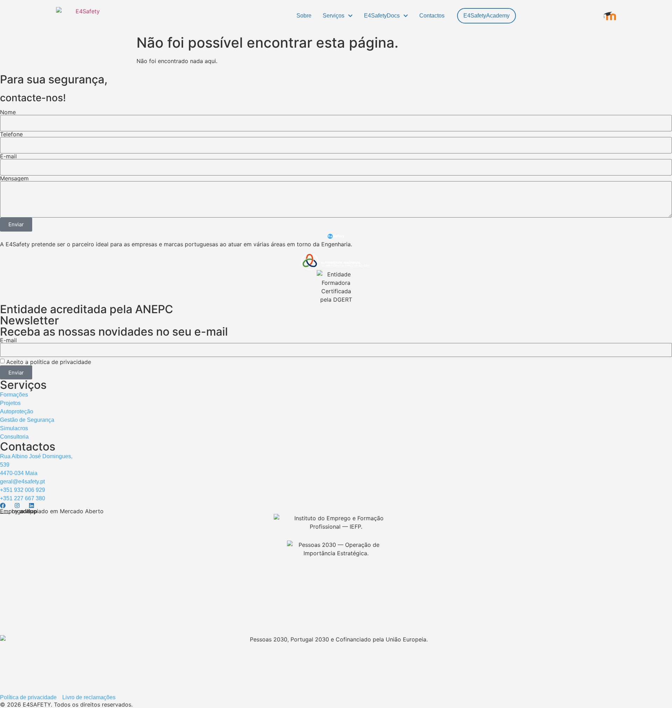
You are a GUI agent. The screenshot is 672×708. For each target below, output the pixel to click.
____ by (18, 511)
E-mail (8, 156)
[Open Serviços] (350, 16)
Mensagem (14, 178)
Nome (8, 112)
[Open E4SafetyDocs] (405, 16)
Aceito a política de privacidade (49, 361)
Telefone (11, 134)
